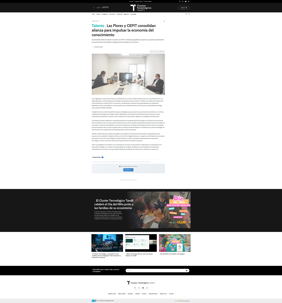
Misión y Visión (122, 294)
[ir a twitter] (139, 287)
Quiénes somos (112, 294)
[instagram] (188, 1)
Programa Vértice (139, 1)
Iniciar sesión (128, 170)
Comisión (137, 294)
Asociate (131, 1)
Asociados (130, 294)
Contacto (171, 294)
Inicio (93, 14)
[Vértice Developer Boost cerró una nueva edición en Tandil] (141, 243)
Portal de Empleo (148, 1)
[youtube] (186, 1)
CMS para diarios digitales (184, 301)
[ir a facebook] (135, 287)
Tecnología (133, 14)
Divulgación (105, 14)
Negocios (126, 14)
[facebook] (180, 1)
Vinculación (119, 14)
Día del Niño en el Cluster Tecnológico (172, 254)
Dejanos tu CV (163, 294)
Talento (98, 14)
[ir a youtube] (143, 287)
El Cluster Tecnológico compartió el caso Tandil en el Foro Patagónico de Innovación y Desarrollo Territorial (106, 255)
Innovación (112, 14)
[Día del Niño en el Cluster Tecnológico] (175, 243)
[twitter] (183, 1)
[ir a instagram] (147, 287)
